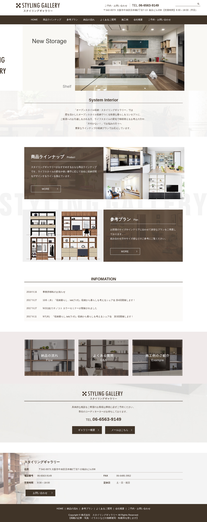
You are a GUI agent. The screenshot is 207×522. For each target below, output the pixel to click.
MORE (45, 189)
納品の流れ (89, 19)
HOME (34, 19)
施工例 (124, 19)
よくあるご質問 (108, 19)
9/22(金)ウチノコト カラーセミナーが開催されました (70, 308)
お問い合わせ (40, 493)
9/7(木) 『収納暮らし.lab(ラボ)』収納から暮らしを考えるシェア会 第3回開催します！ (88, 316)
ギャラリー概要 (86, 430)
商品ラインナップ (52, 19)
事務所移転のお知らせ (54, 292)
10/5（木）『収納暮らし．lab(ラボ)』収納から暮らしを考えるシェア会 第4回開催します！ (89, 300)
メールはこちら (119, 430)
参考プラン (72, 19)
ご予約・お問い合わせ (159, 19)
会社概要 (138, 19)
